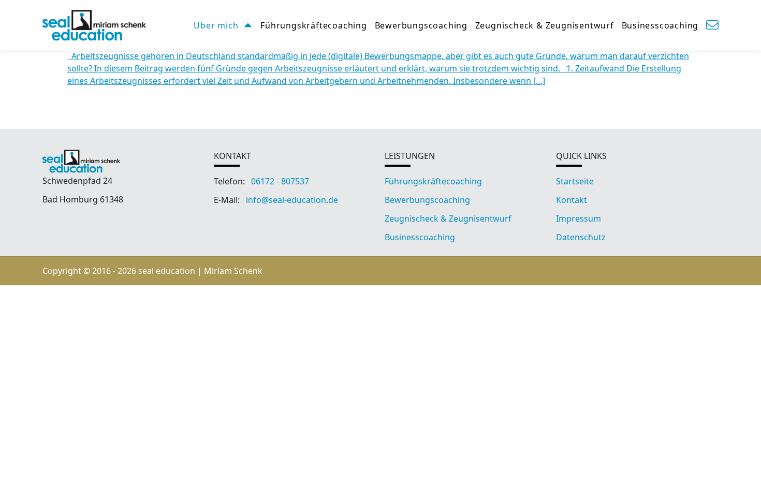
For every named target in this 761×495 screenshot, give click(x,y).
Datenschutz (581, 237)
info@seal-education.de (292, 200)
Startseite (575, 181)
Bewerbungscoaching (421, 25)
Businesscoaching (660, 25)
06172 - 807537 (280, 181)
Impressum (578, 218)
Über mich (216, 25)
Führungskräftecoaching (313, 25)
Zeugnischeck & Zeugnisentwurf (544, 25)
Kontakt (571, 200)
